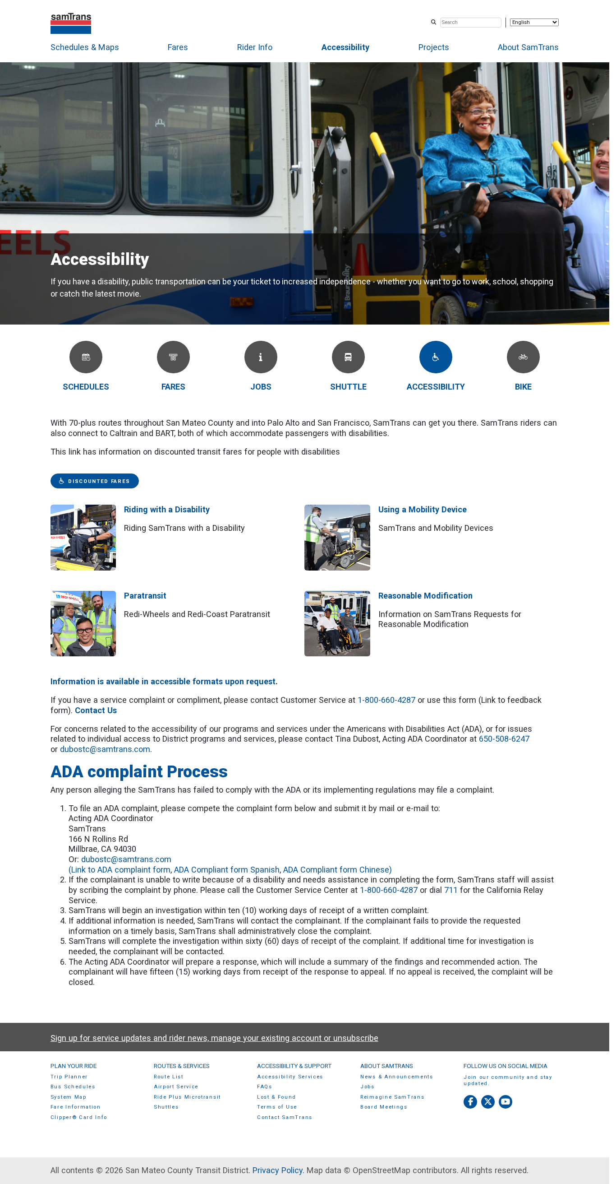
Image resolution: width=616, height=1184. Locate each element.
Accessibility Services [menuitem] (290, 1077)
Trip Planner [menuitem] (69, 1077)
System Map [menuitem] (69, 1097)
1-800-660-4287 (386, 700)
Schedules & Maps (85, 47)
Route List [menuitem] (169, 1077)
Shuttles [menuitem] (166, 1107)
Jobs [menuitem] (367, 1087)
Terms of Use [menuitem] (277, 1107)
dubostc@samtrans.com (105, 749)
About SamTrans (528, 47)
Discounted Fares (99, 481)
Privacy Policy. (278, 1170)
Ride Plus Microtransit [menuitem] (187, 1097)
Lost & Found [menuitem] (276, 1097)
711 (450, 890)
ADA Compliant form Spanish (227, 869)
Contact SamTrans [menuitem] (285, 1117)
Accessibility (345, 47)
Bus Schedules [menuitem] (73, 1087)
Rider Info (254, 47)
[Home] (71, 22)
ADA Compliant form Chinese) (337, 869)
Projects (433, 47)
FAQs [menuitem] (264, 1087)
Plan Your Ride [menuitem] (74, 1065)
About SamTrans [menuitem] (386, 1065)
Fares (178, 47)
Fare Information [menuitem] (76, 1107)
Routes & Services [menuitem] (182, 1065)
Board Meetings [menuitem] (384, 1107)
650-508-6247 (504, 738)
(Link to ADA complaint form (119, 869)
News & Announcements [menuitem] (396, 1077)
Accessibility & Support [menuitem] (294, 1065)
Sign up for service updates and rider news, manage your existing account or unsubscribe (214, 1038)
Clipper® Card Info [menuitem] (79, 1117)
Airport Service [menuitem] (176, 1087)
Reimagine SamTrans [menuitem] (392, 1097)
